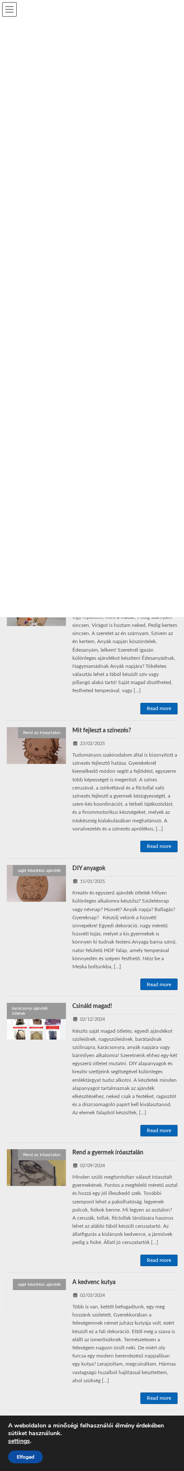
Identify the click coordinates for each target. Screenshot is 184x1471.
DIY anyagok (88, 868)
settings (19, 1441)
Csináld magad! (92, 1006)
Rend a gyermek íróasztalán (107, 1153)
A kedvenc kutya (94, 1282)
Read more (159, 708)
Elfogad (25, 1457)
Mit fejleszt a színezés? (101, 731)
